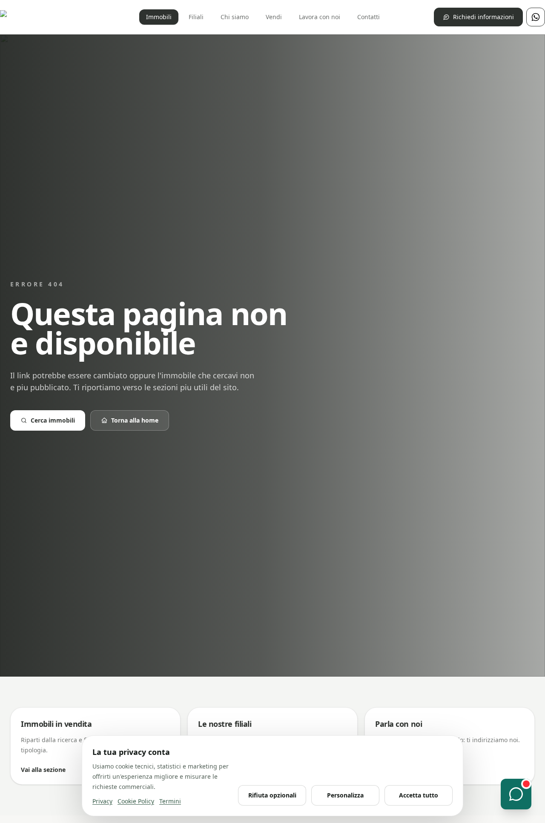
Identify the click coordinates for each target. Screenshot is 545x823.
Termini (170, 801)
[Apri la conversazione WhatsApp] (516, 794)
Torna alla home (134, 420)
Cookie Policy (136, 801)
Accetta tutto (418, 795)
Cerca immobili (53, 420)
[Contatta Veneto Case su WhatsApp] (535, 17)
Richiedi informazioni (483, 17)
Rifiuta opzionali (272, 795)
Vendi (274, 17)
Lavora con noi (319, 17)
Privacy (102, 801)
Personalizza (345, 795)
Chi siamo (235, 17)
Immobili (159, 17)
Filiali (196, 17)
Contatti (368, 17)
